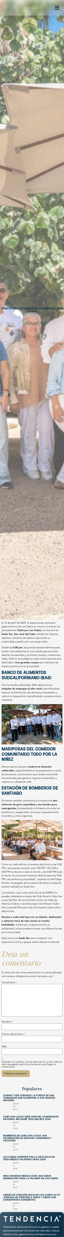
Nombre (7, 1022)
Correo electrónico (13, 1034)
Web (4, 1046)
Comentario (9, 982)
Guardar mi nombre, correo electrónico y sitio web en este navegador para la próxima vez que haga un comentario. (32, 1064)
